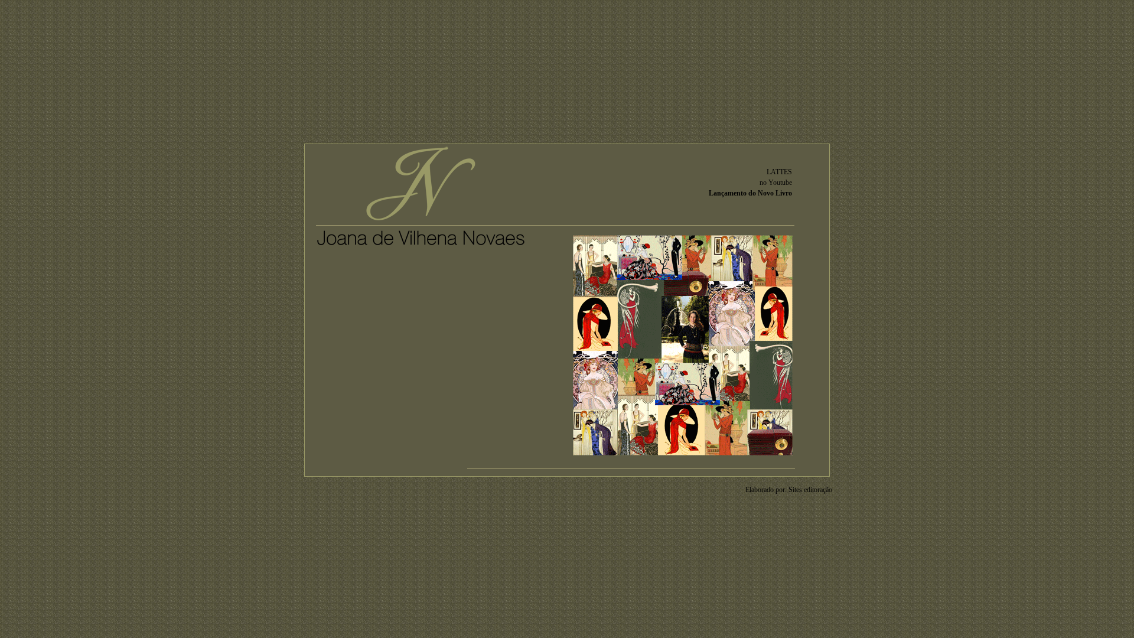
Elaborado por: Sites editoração (788, 490)
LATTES (779, 172)
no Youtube (776, 182)
